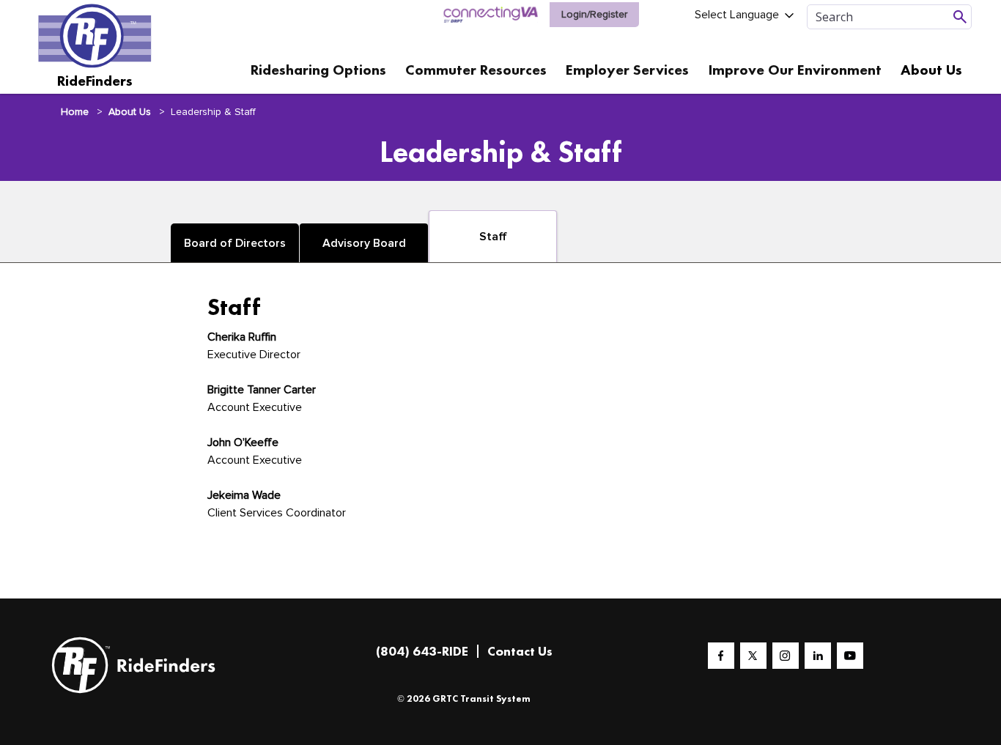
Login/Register (594, 14)
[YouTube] (850, 655)
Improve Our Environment (795, 69)
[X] (753, 655)
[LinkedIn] (818, 655)
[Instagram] (785, 655)
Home (75, 111)
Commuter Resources (476, 69)
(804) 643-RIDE (422, 650)
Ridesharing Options (318, 69)
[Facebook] (721, 655)
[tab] (235, 243)
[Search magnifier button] (960, 17)
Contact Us (520, 650)
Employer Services (627, 69)
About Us (931, 69)
